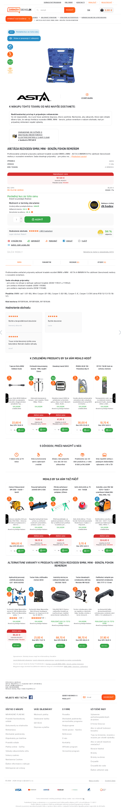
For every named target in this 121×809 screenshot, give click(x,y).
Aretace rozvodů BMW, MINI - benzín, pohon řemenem (65, 664)
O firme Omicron (98, 724)
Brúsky (94, 753)
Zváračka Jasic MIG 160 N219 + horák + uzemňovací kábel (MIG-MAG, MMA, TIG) (104, 490)
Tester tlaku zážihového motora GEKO (39, 578)
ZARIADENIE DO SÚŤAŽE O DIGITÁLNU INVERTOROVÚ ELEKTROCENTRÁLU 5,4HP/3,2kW (34, 135)
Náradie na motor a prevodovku (94, 17)
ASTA (111, 161)
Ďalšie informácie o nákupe (18, 764)
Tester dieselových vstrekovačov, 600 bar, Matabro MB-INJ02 (82, 580)
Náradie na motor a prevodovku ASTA (98, 252)
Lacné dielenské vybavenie (22, 660)
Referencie (67, 734)
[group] (17, 398)
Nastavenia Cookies (14, 759)
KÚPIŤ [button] (22, 430)
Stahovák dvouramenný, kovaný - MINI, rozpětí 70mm (39, 369)
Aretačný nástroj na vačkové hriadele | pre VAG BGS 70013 (60, 580)
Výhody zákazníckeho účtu (17, 751)
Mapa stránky (94, 781)
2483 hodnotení (45, 231)
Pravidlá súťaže (12, 742)
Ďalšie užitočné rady (99, 770)
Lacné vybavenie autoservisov (43, 660)
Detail (16, 645)
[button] (21, 430)
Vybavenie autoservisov (69, 17)
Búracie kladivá (97, 749)
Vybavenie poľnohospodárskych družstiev (100, 717)
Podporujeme (68, 725)
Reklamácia (11, 730)
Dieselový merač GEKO (61, 366)
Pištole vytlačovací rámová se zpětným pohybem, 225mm (60, 490)
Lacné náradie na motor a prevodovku (68, 660)
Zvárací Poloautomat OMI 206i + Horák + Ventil (16, 490)
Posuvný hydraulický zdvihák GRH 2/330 (38, 488)
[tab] (74, 262)
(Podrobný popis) (79, 156)
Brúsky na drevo (98, 757)
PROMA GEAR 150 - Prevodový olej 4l (82, 367)
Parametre (46, 262)
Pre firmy (69, 2)
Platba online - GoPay (15, 747)
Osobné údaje (110, 781)
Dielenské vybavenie (49, 17)
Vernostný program (52, 2)
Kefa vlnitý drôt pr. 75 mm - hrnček (83, 488)
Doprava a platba (41, 727)
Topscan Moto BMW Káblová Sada (16, 367)
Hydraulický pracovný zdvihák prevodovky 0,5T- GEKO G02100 (16, 580)
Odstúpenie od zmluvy (15, 768)
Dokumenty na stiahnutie (17, 725)
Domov (35, 17)
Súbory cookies (12, 755)
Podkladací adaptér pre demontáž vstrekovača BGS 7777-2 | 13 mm (104, 580)
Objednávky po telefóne (16, 738)
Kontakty (80, 2)
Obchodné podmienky (15, 734)
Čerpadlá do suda (98, 766)
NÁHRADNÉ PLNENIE (15, 714)
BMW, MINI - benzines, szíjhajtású (76, 666)
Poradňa (66, 714)
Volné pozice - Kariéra (72, 730)
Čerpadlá (94, 761)
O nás (64, 738)
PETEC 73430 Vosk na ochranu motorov (104, 367)
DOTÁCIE (38, 723)
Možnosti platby (41, 714)
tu (83, 798)
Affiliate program (69, 747)
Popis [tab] (19, 262)
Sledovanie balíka (41, 719)
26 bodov (107, 206)
